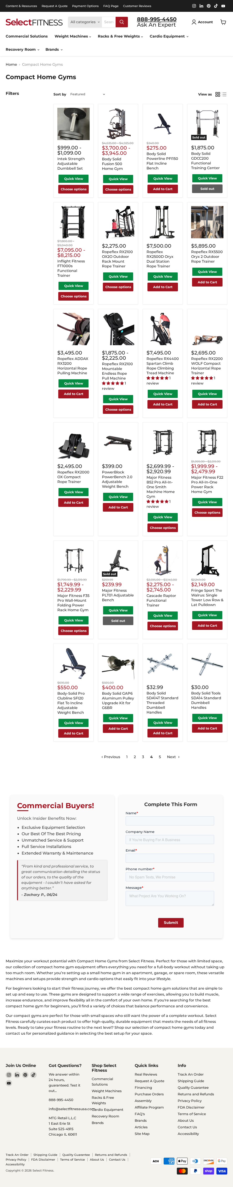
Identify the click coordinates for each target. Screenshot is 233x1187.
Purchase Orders (149, 1094)
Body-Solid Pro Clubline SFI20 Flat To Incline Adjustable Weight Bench (71, 703)
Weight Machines (72, 36)
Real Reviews (146, 1074)
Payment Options (85, 6)
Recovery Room (21, 49)
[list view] (224, 94)
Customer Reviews (137, 6)
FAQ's (140, 1114)
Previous (111, 757)
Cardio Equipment (168, 36)
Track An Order (191, 1074)
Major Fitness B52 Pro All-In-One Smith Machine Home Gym (161, 487)
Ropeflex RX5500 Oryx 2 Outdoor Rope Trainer (207, 257)
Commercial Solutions (27, 36)
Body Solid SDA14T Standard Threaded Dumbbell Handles (162, 702)
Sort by (59, 94)
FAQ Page (111, 6)
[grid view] (218, 94)
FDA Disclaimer (191, 1107)
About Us (186, 1120)
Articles (141, 1127)
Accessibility (188, 1134)
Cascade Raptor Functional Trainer (161, 600)
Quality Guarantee (193, 1087)
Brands (53, 49)
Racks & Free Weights (119, 36)
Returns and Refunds (196, 1094)
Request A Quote (55, 6)
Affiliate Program (149, 1107)
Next (172, 757)
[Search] (122, 22)
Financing (143, 1087)
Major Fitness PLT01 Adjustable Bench (118, 595)
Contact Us (187, 1127)
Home (11, 65)
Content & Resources (21, 6)
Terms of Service (192, 1114)
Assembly (143, 1101)
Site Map (142, 1134)
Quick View (73, 179)
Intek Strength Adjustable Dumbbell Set (71, 164)
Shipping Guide (191, 1081)
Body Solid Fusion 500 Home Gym (112, 164)
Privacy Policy (190, 1101)
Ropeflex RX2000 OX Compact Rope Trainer (73, 477)
